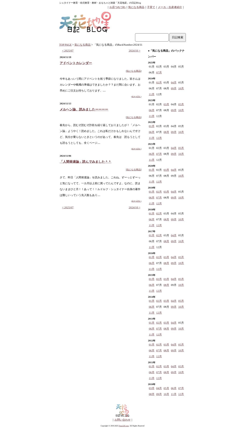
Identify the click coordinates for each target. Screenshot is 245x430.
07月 (159, 72)
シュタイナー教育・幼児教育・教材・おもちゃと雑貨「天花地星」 (94, 2)
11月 (151, 94)
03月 (166, 104)
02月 (159, 82)
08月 (166, 132)
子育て (151, 7)
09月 (173, 88)
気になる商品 (136, 7)
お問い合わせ (122, 419)
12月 (159, 138)
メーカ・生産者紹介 (170, 7)
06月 (151, 110)
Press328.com (124, 426)
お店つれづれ (117, 7)
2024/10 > (134, 50)
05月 (181, 104)
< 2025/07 (68, 50)
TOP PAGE (65, 44)
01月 (151, 126)
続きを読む (136, 97)
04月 (173, 82)
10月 (181, 88)
